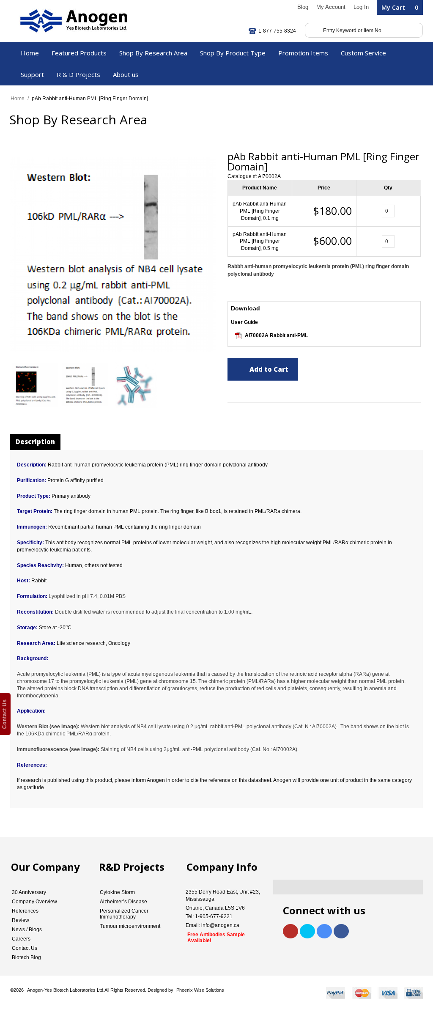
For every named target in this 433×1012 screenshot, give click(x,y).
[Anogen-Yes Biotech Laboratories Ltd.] (73, 21)
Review (20, 920)
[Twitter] (307, 931)
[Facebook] (341, 931)
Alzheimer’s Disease (123, 902)
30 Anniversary (29, 892)
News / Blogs (27, 929)
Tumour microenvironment (130, 926)
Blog (302, 7)
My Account (330, 7)
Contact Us (24, 948)
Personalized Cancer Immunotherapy (124, 914)
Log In (361, 7)
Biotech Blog (26, 957)
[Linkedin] (324, 931)
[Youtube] (290, 931)
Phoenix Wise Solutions (200, 990)
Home (18, 98)
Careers (21, 939)
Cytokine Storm (117, 892)
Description (35, 441)
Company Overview (34, 902)
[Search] (312, 30)
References (25, 911)
